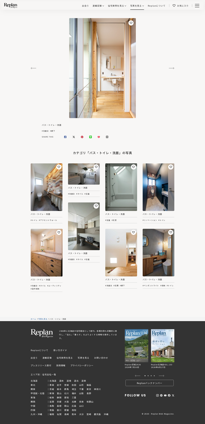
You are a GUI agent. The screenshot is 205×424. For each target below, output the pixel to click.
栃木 (59, 389)
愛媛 (66, 410)
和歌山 (90, 402)
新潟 (52, 393)
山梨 (81, 393)
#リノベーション (150, 220)
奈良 (81, 402)
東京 (89, 389)
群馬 (66, 389)
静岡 (59, 397)
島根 (59, 406)
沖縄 (106, 414)
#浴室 (87, 194)
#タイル (79, 194)
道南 (69, 381)
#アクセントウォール (48, 220)
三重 (74, 397)
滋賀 (52, 402)
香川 (59, 410)
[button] (137, 376)
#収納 (162, 285)
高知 (74, 410)
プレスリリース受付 (41, 365)
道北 (76, 381)
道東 (83, 381)
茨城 (52, 389)
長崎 (66, 414)
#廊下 (52, 131)
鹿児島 (97, 414)
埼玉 (74, 389)
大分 (81, 414)
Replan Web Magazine (42, 333)
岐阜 (52, 397)
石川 (66, 393)
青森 (52, 385)
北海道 (53, 381)
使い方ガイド (60, 350)
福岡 (52, 414)
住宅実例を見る (116, 5)
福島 (89, 385)
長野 (89, 393)
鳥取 (52, 406)
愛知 (66, 397)
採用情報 (60, 365)
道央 (61, 381)
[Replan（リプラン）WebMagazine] (10, 5)
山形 (81, 385)
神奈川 (97, 389)
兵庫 (74, 402)
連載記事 (97, 5)
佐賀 (59, 414)
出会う (34, 357)
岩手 (59, 385)
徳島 (52, 410)
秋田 (74, 385)
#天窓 (114, 220)
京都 (59, 402)
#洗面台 (45, 131)
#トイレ (34, 220)
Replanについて (39, 350)
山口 (81, 406)
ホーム (33, 319)
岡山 (66, 406)
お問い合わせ (101, 357)
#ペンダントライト (151, 285)
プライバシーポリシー (82, 365)
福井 (74, 393)
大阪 (66, 402)
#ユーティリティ (54, 286)
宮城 (66, 385)
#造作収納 (35, 289)
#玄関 (116, 285)
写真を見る (136, 5)
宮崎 (89, 414)
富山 (59, 393)
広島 (74, 406)
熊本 (74, 414)
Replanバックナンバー (149, 383)
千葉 (81, 389)
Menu (198, 5)
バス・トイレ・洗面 (51, 125)
